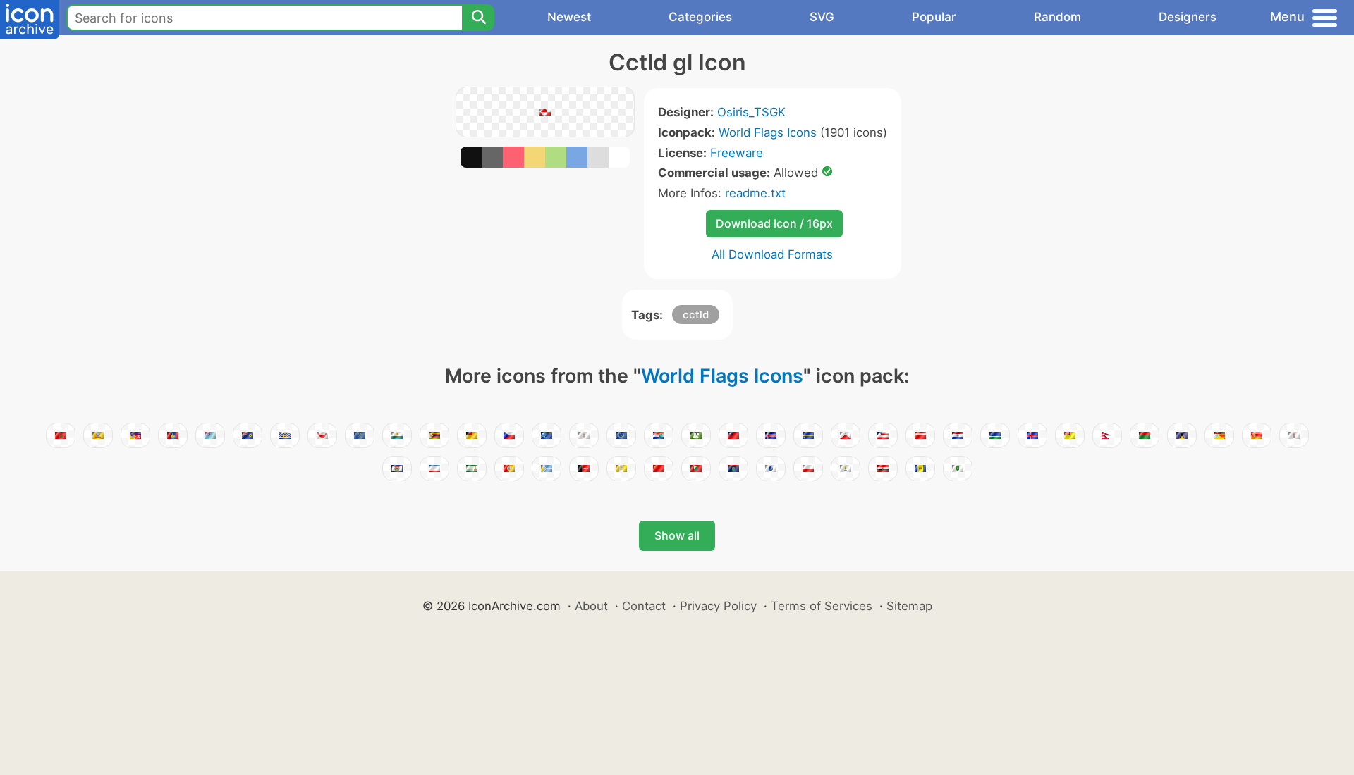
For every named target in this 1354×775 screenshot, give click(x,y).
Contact (644, 606)
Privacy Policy (718, 606)
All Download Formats (772, 254)
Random (1057, 17)
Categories (700, 17)
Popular (934, 17)
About (591, 606)
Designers (1187, 17)
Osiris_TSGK (751, 112)
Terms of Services (821, 606)
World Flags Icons (768, 132)
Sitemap (909, 606)
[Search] (478, 17)
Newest (569, 17)
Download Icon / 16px (774, 223)
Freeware (736, 153)
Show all (677, 535)
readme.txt (755, 193)
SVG (822, 17)
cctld (696, 314)
